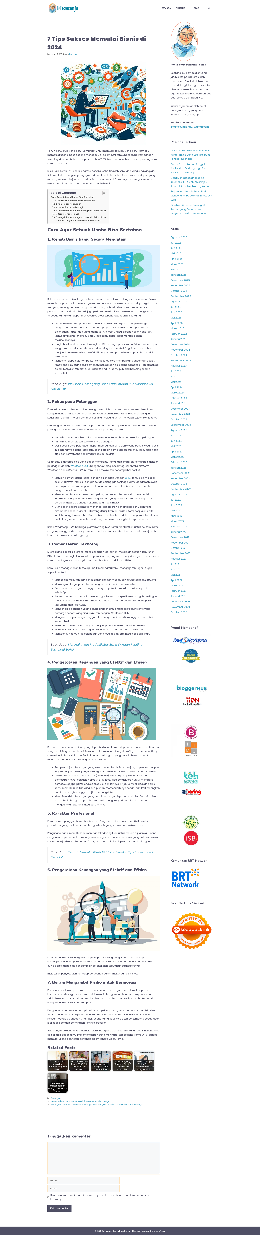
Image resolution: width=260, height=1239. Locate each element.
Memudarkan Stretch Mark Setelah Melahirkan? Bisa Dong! (80, 1101)
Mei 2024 (176, 382)
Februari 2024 (179, 398)
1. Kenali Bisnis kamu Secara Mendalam (75, 200)
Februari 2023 (179, 462)
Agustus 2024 (179, 365)
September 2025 (181, 296)
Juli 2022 (176, 499)
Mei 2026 (176, 253)
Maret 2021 (177, 585)
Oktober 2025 (179, 291)
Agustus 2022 (179, 494)
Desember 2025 (180, 280)
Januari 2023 (178, 467)
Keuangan (56, 1098)
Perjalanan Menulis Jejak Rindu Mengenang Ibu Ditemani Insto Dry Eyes (191, 195)
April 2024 (177, 387)
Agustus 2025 (179, 301)
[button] (209, 8)
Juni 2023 (176, 441)
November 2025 (180, 285)
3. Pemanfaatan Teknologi (69, 207)
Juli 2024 (176, 371)
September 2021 (180, 553)
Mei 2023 (176, 446)
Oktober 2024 (179, 355)
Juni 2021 (176, 569)
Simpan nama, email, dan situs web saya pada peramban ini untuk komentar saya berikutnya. (100, 1197)
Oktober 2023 (179, 419)
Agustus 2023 (179, 430)
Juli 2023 (176, 435)
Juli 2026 (176, 242)
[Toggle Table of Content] (103, 193)
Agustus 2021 (178, 558)
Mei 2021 (176, 574)
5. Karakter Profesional (67, 214)
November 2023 (180, 414)
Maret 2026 (177, 264)
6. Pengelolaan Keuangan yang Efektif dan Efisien (81, 217)
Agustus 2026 (179, 237)
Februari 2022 (179, 526)
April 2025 (177, 323)
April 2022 (177, 516)
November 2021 (180, 542)
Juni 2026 (176, 248)
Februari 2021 (178, 591)
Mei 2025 (176, 317)
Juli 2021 (175, 564)
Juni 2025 (176, 312)
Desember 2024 (180, 344)
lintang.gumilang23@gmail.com (190, 126)
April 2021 (176, 580)
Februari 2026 (179, 269)
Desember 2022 (180, 473)
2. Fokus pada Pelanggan (68, 204)
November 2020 (180, 607)
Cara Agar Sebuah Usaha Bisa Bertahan (72, 197)
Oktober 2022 (179, 483)
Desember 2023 (180, 408)
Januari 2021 (178, 596)
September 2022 (181, 489)
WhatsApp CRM (79, 466)
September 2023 (181, 424)
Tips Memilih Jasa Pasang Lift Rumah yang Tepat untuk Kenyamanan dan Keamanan (188, 209)
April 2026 (177, 258)
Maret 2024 (177, 392)
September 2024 (181, 360)
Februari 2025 (179, 333)
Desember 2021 (180, 537)
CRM (127, 478)
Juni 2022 (176, 505)
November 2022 (180, 478)
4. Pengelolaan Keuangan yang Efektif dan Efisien (81, 210)
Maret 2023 (177, 457)
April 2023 (177, 451)
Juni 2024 (176, 376)
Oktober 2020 (179, 612)
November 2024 (180, 349)
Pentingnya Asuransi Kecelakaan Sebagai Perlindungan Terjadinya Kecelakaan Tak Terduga (96, 1104)
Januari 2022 (178, 532)
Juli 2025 (176, 307)
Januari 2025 (178, 339)
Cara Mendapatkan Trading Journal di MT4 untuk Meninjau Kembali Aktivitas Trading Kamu (190, 182)
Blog (196, 8)
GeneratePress (157, 1231)
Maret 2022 (177, 521)
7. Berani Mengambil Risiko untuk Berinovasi (78, 220)
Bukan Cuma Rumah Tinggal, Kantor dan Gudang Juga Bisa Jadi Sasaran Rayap (189, 168)
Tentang (180, 8)
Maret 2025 (177, 328)
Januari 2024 (178, 403)
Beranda (166, 8)
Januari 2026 (178, 274)
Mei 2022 (176, 510)
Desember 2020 (180, 601)
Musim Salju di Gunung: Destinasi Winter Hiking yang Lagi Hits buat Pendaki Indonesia (190, 154)
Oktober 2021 (178, 548)
